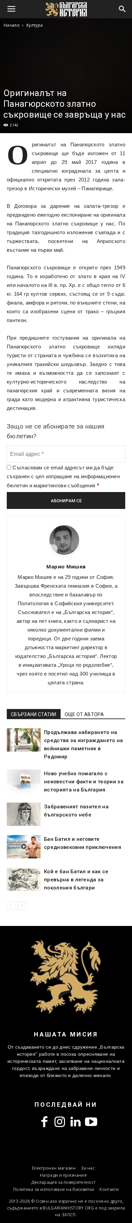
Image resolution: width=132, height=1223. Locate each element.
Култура (34, 25)
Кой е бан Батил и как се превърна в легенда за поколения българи (76, 880)
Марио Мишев (66, 566)
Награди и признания (63, 1175)
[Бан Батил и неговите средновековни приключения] (24, 846)
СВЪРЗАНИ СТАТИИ (34, 714)
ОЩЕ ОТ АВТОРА (84, 714)
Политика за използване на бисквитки (53, 1189)
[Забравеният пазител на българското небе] (24, 814)
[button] (122, 9)
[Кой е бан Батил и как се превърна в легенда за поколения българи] (24, 879)
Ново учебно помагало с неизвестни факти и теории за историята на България (84, 782)
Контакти (109, 1189)
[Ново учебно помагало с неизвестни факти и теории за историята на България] (24, 781)
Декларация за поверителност (63, 1182)
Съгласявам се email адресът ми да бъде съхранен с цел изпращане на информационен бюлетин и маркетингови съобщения (63, 476)
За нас (88, 1168)
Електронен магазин (53, 1168)
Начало (12, 25)
